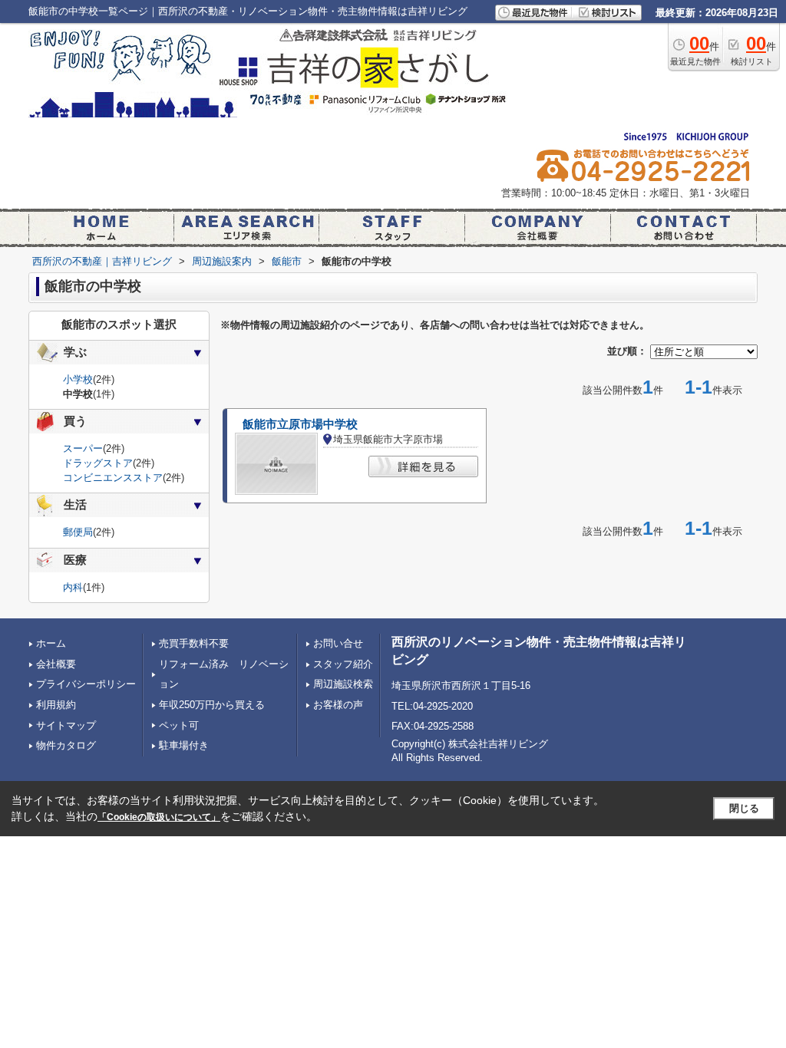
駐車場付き (184, 745)
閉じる (744, 808)
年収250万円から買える (212, 704)
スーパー (83, 448)
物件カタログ (66, 745)
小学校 (78, 379)
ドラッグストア (98, 463)
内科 (73, 587)
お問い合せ (338, 643)
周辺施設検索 (343, 684)
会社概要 (56, 664)
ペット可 (179, 725)
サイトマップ (66, 725)
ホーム (51, 643)
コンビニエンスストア (113, 477)
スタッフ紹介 (343, 664)
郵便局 (78, 532)
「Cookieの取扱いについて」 (158, 817)
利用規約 (56, 704)
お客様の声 (338, 704)
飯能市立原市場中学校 (300, 424)
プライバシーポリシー (86, 684)
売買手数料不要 (194, 643)
